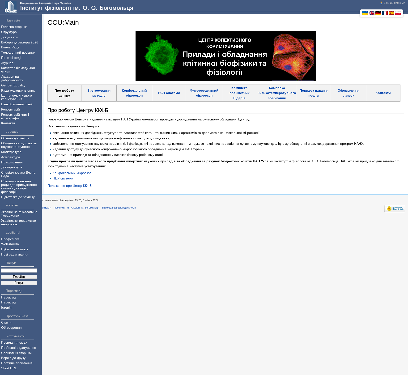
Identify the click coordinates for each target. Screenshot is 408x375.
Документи (9, 37)
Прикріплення (12, 162)
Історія (6, 307)
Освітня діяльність (15, 138)
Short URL (9, 368)
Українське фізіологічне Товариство (19, 213)
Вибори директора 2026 (19, 42)
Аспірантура (10, 157)
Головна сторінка (14, 27)
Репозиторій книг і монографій (15, 116)
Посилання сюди (14, 342)
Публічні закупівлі (14, 249)
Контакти (383, 93)
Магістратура (11, 152)
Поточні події (11, 58)
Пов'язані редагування (18, 347)
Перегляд (8, 297)
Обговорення (11, 327)
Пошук (11, 263)
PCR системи (169, 93)
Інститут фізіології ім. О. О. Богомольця (76, 7)
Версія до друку (13, 358)
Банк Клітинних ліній (17, 104)
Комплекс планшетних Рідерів (240, 93)
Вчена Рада (10, 47)
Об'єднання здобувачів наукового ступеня (19, 145)
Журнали (8, 63)
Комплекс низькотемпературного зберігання (277, 93)
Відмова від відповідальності (119, 207)
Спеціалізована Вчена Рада (18, 174)
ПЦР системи (63, 178)
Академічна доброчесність (12, 78)
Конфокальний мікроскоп (72, 173)
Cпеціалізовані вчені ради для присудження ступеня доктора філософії (19, 186)
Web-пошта (10, 244)
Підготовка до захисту (18, 197)
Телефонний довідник (18, 52)
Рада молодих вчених (18, 90)
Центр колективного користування (16, 97)
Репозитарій (10, 109)
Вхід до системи (394, 2)
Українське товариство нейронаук (18, 222)
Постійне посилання (17, 363)
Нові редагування (14, 254)
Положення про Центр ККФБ (69, 186)
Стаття (6, 322)
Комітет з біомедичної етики (18, 69)
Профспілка (10, 239)
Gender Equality (13, 85)
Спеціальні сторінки (16, 353)
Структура (9, 32)
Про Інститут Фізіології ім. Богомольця (76, 207)
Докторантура (11, 167)
